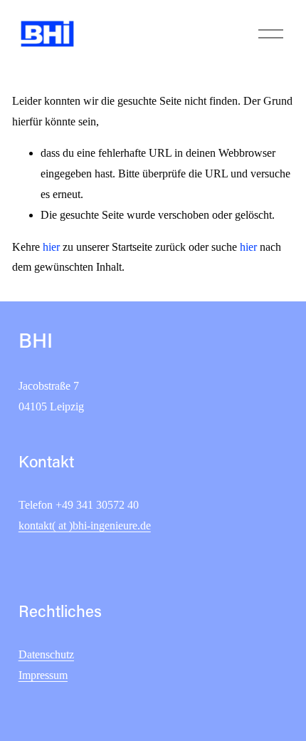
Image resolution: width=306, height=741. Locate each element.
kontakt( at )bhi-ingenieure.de (85, 525)
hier (51, 247)
